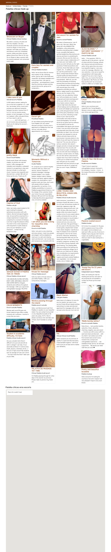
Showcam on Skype (15, 36)
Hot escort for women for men (68, 36)
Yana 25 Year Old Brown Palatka (92, 160)
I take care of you (14, 97)
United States (17, 6)
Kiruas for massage (40, 272)
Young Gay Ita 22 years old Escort (92, 268)
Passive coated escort (91, 221)
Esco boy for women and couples (42, 66)
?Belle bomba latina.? (91, 321)
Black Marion (62, 295)
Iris (58, 333)
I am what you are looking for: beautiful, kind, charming (43, 224)
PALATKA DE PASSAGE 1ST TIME (42, 370)
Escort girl (36, 116)
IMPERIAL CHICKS (11, 2)
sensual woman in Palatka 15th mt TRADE (18, 273)
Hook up (8, 6)
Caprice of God (13, 203)
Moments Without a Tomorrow (40, 160)
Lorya (84, 99)
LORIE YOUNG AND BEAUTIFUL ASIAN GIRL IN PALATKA (67, 193)
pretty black (12, 155)
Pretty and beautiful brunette (90, 370)
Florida (25, 6)
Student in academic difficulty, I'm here (15, 335)
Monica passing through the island (42, 302)
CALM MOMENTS (14, 305)
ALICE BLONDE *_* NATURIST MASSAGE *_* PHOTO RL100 (92, 51)
